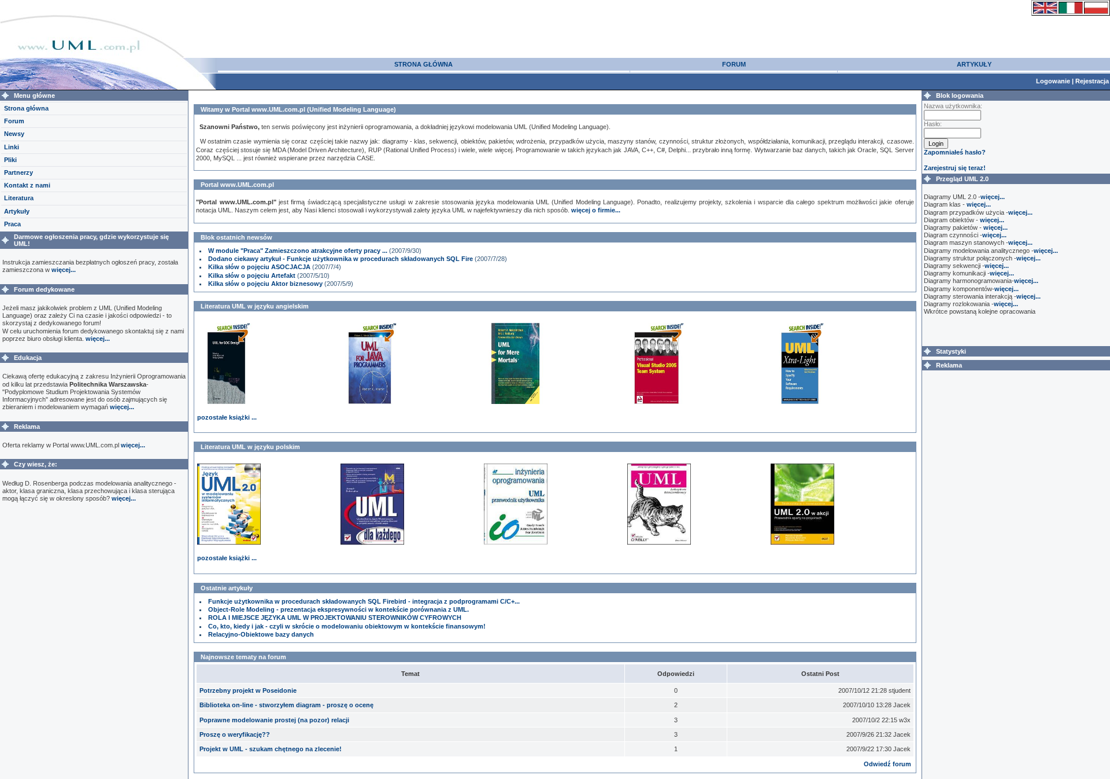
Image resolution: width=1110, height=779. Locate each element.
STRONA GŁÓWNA (423, 64)
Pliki (10, 159)
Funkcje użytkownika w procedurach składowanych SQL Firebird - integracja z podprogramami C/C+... (364, 601)
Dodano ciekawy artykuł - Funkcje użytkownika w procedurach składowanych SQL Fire (340, 258)
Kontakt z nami (27, 185)
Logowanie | (1055, 81)
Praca (12, 224)
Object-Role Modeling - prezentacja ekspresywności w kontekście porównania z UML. (338, 609)
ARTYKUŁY (974, 64)
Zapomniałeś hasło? (955, 152)
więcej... (63, 269)
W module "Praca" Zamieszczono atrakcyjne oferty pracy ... (297, 250)
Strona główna (26, 108)
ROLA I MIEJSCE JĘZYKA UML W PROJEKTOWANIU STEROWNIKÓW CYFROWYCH (334, 617)
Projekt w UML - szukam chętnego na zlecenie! (270, 748)
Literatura (19, 197)
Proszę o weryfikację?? (234, 734)
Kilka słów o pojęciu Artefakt (251, 275)
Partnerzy (18, 172)
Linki (11, 147)
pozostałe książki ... (227, 417)
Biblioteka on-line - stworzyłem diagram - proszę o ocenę (286, 704)
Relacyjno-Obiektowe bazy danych (261, 634)
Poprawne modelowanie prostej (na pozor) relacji (274, 719)
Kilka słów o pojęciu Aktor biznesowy (265, 283)
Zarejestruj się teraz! (955, 167)
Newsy (14, 133)
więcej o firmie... (595, 210)
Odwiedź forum (887, 763)
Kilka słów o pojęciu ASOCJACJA (259, 266)
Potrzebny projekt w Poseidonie (248, 690)
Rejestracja (1092, 81)
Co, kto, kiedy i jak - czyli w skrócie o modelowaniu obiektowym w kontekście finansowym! (347, 626)
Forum (14, 120)
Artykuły (16, 211)
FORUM (734, 64)
